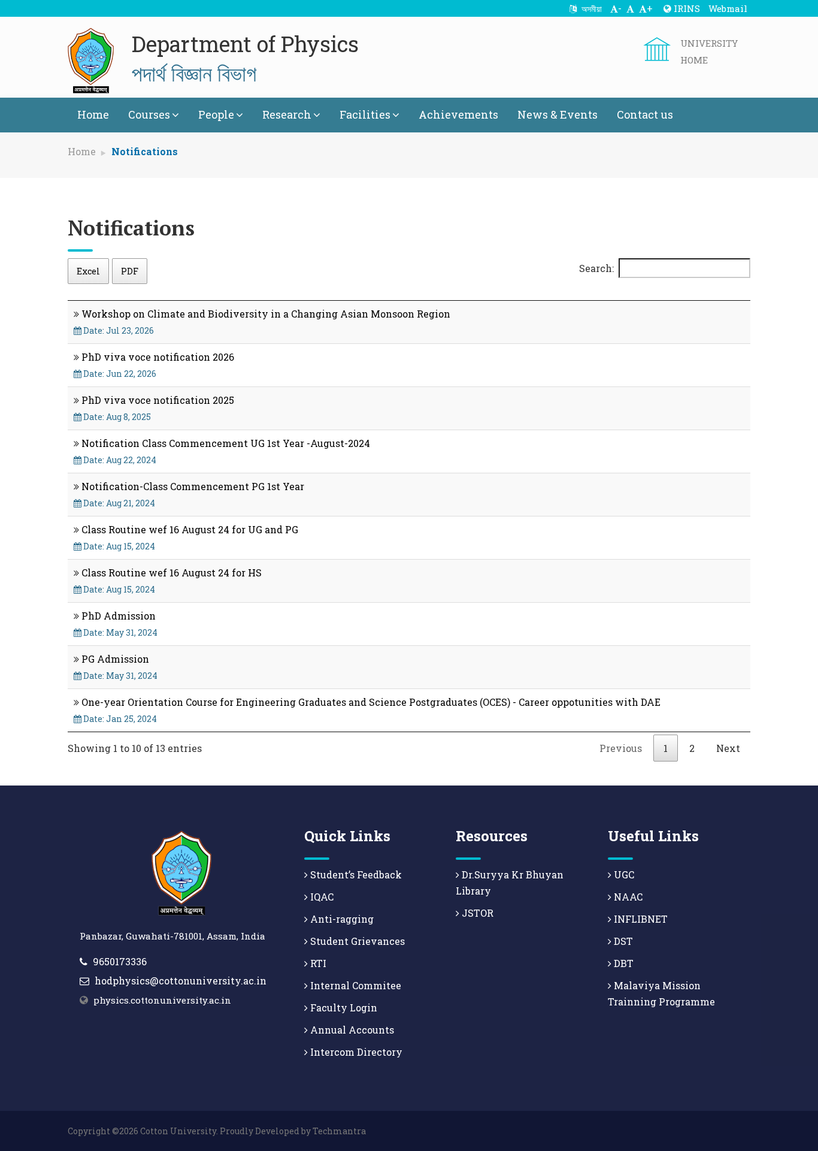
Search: (596, 268)
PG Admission (115, 658)
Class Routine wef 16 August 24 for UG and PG (189, 529)
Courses (149, 114)
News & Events (557, 114)
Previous (620, 748)
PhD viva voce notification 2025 (157, 400)
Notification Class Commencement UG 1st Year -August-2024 (225, 443)
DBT (622, 963)
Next (728, 748)
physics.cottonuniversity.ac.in (162, 1000)
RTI (317, 963)
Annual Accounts (351, 1029)
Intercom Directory (355, 1052)
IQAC (321, 896)
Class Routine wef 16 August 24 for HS (171, 572)
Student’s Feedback (355, 874)
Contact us (645, 114)
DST (622, 941)
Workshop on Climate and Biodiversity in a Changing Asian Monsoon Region (265, 313)
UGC (622, 874)
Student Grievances (356, 941)
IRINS (685, 8)
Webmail (727, 8)
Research (286, 114)
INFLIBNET (639, 919)
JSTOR (476, 913)
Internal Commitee (354, 985)
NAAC (627, 896)
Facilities (365, 114)
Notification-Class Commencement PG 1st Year (192, 486)
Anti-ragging (341, 919)
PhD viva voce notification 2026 (157, 357)
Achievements (458, 114)
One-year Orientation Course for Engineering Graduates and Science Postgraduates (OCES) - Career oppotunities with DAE (371, 702)
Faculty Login (342, 1007)
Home (93, 114)
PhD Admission (118, 615)
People (216, 114)
